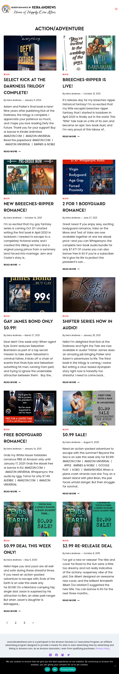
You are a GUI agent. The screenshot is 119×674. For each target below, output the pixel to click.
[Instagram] (50, 654)
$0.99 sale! (75, 435)
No (54, 669)
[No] (115, 665)
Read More (12, 151)
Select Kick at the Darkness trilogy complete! (25, 86)
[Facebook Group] (62, 654)
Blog (7, 74)
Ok (47, 669)
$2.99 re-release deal (87, 546)
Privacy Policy (103, 648)
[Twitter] (68, 654)
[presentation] (30, 53)
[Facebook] (56, 654)
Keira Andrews (14, 100)
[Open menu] (116, 9)
